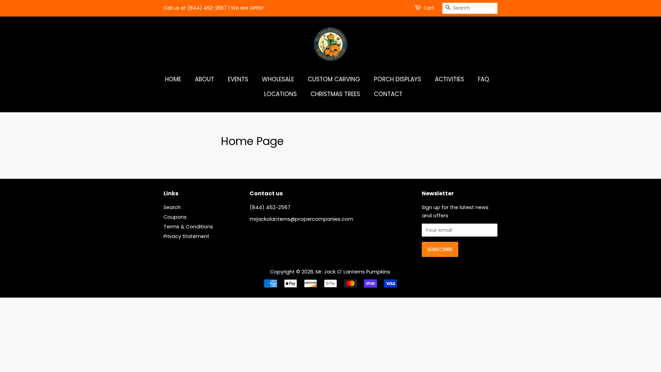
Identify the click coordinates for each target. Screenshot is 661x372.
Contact (388, 94)
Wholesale (278, 79)
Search (172, 207)
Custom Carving (334, 79)
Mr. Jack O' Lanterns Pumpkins (353, 271)
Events (238, 79)
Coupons (175, 217)
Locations (280, 94)
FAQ (483, 79)
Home (173, 79)
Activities (449, 79)
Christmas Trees (335, 94)
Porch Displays (397, 79)
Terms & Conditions (188, 226)
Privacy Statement (186, 236)
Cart (428, 7)
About (204, 79)
